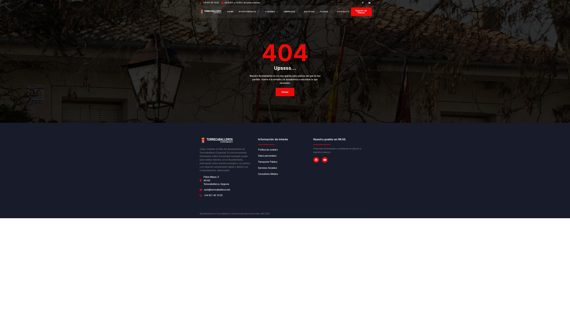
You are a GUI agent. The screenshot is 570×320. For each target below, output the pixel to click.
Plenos (324, 12)
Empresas (289, 12)
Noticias (309, 12)
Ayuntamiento (247, 12)
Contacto (343, 12)
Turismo (270, 12)
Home (230, 12)
